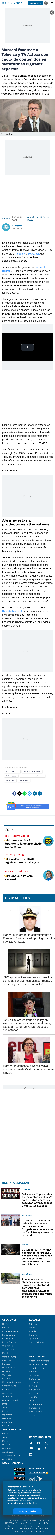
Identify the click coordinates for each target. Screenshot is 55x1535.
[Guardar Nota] (40, 793)
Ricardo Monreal (32, 771)
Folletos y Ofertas (38, 1364)
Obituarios (34, 1375)
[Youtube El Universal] (31, 1449)
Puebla (32, 1331)
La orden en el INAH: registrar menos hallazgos (21, 860)
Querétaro (34, 1338)
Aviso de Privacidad (27, 1503)
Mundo (5, 1353)
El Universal (12, 771)
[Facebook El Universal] (38, 1443)
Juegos (32, 1401)
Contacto (40, 1515)
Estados (6, 1364)
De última (7, 1415)
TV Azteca (11, 776)
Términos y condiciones (22, 1515)
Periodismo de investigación (9, 1337)
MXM (4, 1404)
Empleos (33, 1371)
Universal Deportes (12, 1382)
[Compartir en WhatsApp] (24, 793)
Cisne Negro (8, 1459)
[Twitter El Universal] (46, 1443)
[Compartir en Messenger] (30, 793)
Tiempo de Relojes (11, 1455)
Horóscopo (34, 1408)
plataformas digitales (32, 776)
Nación (5, 1324)
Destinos (6, 1418)
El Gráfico (34, 1386)
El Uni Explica (9, 1342)
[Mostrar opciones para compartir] (52, 12)
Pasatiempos (35, 1404)
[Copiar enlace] (35, 793)
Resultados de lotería (36, 1413)
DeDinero (33, 1393)
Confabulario (8, 1393)
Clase (5, 1434)
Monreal (24, 780)
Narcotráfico (8, 1367)
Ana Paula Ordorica (16, 871)
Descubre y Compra (39, 1361)
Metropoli (7, 1360)
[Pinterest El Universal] (46, 1449)
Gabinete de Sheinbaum (8, 1348)
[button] (35, 3)
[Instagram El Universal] (39, 1449)
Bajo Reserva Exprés (16, 835)
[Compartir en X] (19, 793)
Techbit (6, 1407)
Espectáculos (9, 1386)
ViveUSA (33, 1397)
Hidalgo (33, 1335)
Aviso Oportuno (37, 1368)
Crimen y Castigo (14, 854)
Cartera (6, 218)
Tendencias (8, 1396)
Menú (5, 1411)
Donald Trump (9, 1357)
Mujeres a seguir (10, 1331)
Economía (7, 1378)
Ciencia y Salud (10, 1400)
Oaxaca (33, 1328)
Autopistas (7, 1422)
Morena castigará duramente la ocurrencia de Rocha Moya (23, 844)
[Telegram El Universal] (30, 1443)
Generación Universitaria (35, 1381)
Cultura (6, 1389)
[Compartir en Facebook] (14, 793)
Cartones (6, 1375)
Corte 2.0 (6, 1328)
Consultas (7, 1425)
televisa (10, 780)
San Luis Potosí (37, 1342)
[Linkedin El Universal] (30, 1454)
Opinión (10, 829)
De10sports (34, 1390)
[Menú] (52, 3)
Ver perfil (17, 229)
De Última (7, 1444)
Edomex (33, 1324)
